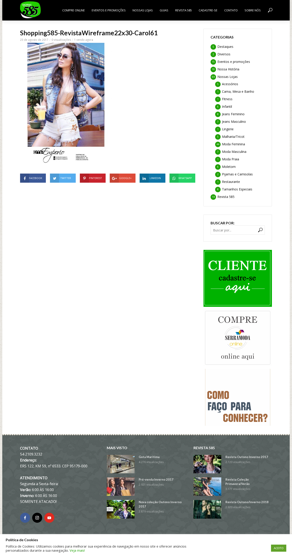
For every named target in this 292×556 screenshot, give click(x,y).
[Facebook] (25, 518)
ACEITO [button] (279, 548)
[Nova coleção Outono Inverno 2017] (121, 509)
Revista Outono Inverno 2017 (246, 457)
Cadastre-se (208, 10)
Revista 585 (183, 10)
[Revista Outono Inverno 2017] (207, 464)
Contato (231, 10)
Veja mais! (77, 550)
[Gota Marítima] (121, 464)
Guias (164, 10)
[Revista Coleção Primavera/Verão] (207, 486)
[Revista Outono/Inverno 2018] (207, 509)
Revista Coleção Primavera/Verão (237, 482)
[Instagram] (37, 518)
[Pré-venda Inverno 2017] (121, 486)
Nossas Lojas (143, 10)
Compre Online (73, 10)
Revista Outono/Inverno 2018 (247, 502)
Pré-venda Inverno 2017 (156, 479)
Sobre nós (253, 10)
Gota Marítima (149, 457)
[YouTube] (49, 518)
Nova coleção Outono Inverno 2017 (160, 504)
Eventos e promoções (109, 10)
